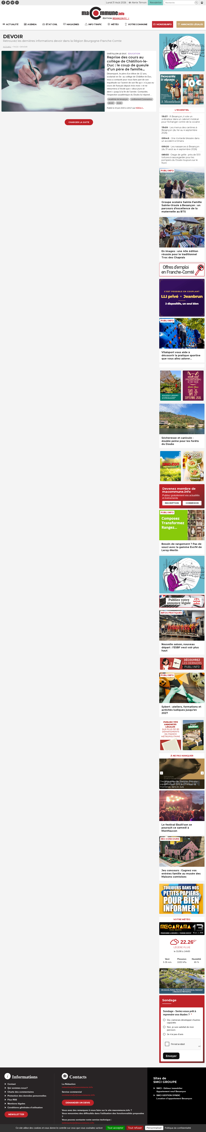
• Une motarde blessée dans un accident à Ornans (180, 139)
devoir (111, 103)
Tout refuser (135, 1127)
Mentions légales (16, 1103)
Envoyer (171, 1056)
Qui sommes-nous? (18, 1088)
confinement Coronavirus (141, 99)
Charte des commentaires (21, 1092)
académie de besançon (118, 99)
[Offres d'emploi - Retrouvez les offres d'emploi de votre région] (181, 275)
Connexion (192, 503)
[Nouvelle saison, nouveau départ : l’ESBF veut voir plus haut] (181, 625)
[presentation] (161, 773)
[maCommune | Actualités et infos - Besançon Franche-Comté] (103, 13)
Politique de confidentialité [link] (178, 1128)
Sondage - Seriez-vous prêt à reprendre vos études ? (179, 1013)
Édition (107, 18)
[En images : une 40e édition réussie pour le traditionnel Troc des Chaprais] (181, 232)
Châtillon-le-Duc (117, 54)
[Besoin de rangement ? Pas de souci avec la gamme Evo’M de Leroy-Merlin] (181, 525)
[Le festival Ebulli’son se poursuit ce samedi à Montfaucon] (181, 805)
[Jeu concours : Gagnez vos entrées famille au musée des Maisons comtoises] (181, 851)
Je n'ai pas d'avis (175, 1034)
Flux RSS (12, 1099)
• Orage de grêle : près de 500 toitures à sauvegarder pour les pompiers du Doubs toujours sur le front (181, 158)
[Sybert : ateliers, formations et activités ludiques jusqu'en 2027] (181, 688)
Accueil (7, 47)
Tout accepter (115, 1127)
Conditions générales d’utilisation (25, 1107)
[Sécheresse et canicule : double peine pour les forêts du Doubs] (181, 419)
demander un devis (78, 1102)
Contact (12, 1084)
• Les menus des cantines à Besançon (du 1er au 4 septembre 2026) (179, 130)
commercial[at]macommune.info (78, 1095)
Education (134, 54)
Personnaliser (154, 1127)
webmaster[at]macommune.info (78, 1123)
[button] (196, 2)
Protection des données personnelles (27, 1096)
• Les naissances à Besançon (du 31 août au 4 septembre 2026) (180, 148)
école (119, 103)
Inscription (172, 503)
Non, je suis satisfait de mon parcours (180, 1028)
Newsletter (16, 1114)
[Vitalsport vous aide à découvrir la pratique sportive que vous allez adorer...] (181, 333)
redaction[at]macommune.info (77, 1087)
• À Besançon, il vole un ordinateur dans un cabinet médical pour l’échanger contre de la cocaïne (181, 119)
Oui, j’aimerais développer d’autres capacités (183, 1021)
